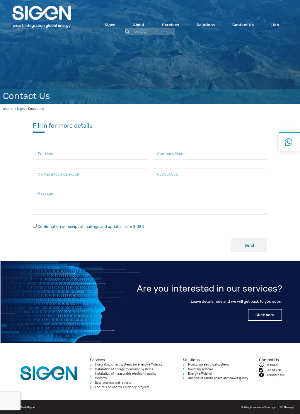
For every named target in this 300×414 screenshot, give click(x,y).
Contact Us (243, 25)
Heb (275, 25)
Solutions (206, 25)
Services (170, 25)
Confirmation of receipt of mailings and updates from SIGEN (91, 226)
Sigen (110, 25)
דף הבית (8, 109)
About (138, 25)
